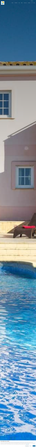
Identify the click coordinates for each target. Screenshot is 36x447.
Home (12, 2)
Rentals (16, 2)
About (22, 2)
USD (34, 2)
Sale (19, 2)
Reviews (29, 2)
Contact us (25, 2)
